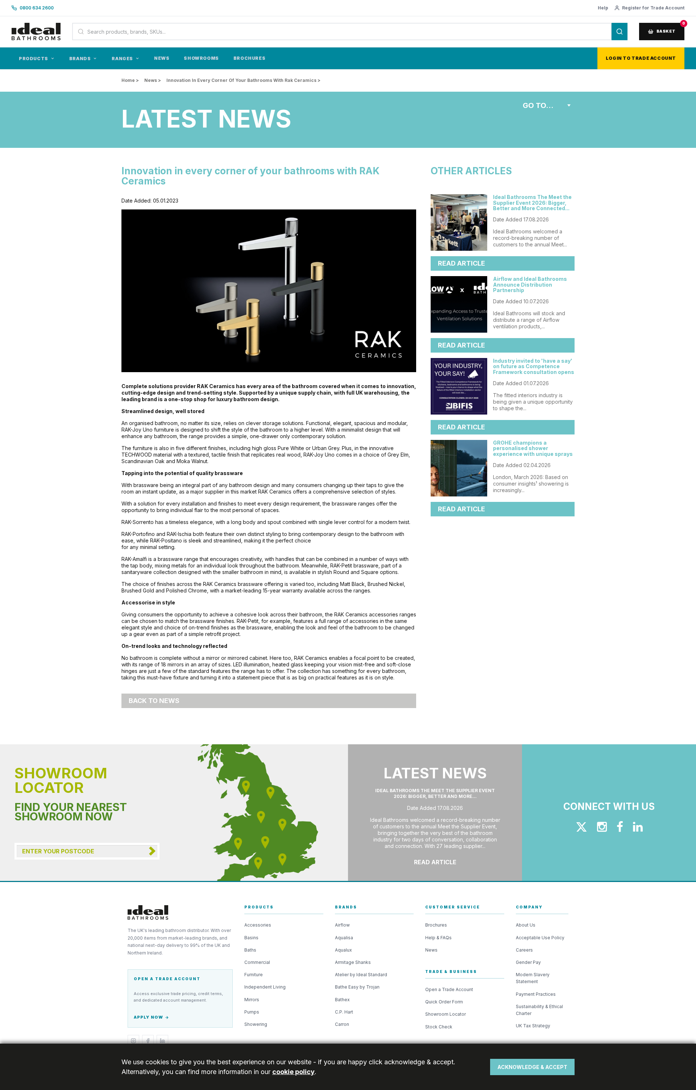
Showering (255, 1024)
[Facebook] (148, 1041)
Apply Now (148, 1017)
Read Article (461, 263)
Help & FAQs (438, 937)
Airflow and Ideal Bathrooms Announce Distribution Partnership (530, 284)
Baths (250, 950)
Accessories (257, 925)
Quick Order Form (444, 1001)
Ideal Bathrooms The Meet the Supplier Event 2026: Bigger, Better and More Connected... (532, 202)
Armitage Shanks (353, 962)
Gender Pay (528, 962)
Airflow (342, 925)
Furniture (253, 974)
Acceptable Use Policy (540, 937)
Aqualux (343, 950)
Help (603, 8)
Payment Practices (536, 994)
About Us (525, 925)
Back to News (154, 700)
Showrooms (201, 58)
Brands (80, 58)
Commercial (257, 962)
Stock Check (438, 1026)
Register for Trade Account (653, 8)
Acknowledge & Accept (532, 1067)
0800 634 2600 (37, 8)
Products (33, 58)
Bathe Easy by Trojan (357, 987)
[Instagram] (133, 1041)
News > (152, 80)
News (161, 58)
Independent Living (265, 987)
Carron (342, 1024)
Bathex (342, 999)
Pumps (251, 1012)
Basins (251, 937)
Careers (524, 950)
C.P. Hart (344, 1012)
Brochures (249, 58)
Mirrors (251, 999)
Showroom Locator (445, 1014)
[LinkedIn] (162, 1041)
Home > (130, 80)
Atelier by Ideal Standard (361, 974)
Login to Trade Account (641, 58)
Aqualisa (344, 937)
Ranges (122, 58)
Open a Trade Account (449, 989)
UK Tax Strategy (533, 1025)
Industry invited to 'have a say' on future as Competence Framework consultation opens (533, 366)
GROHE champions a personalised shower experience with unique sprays (533, 448)
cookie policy (293, 1072)
